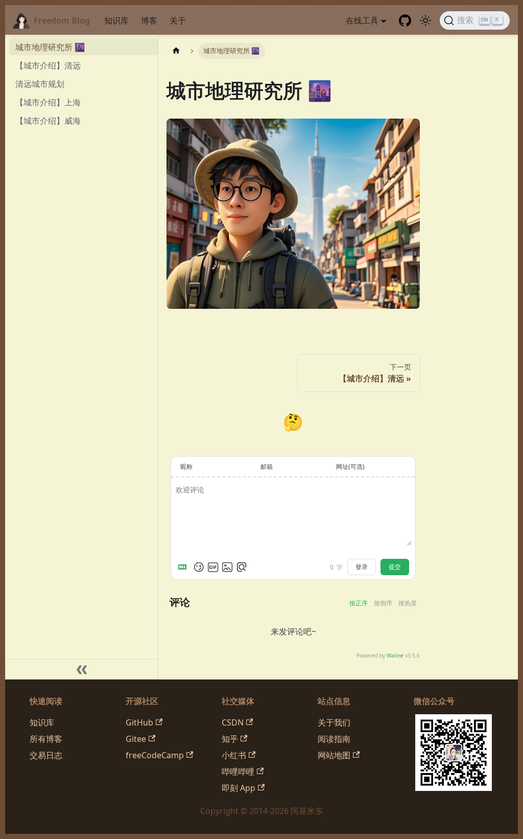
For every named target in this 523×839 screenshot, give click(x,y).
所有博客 (46, 738)
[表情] (199, 567)
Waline (395, 655)
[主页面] (176, 51)
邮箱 (266, 466)
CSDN (233, 722)
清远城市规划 (39, 83)
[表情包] (213, 567)
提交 (395, 567)
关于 (178, 20)
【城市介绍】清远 (48, 65)
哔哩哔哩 (238, 771)
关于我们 (334, 722)
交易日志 (46, 755)
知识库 (116, 20)
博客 (149, 20)
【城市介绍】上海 (48, 102)
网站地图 (334, 755)
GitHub (139, 722)
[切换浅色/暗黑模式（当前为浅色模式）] (425, 20)
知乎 (230, 738)
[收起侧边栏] (81, 669)
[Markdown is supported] (184, 567)
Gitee (136, 738)
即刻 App (238, 787)
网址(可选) (350, 466)
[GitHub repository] (405, 20)
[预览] (241, 567)
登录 (361, 567)
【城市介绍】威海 (48, 120)
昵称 (186, 466)
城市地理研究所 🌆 (50, 47)
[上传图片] (227, 567)
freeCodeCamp (155, 755)
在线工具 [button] (362, 20)
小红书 (234, 755)
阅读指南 (334, 738)
